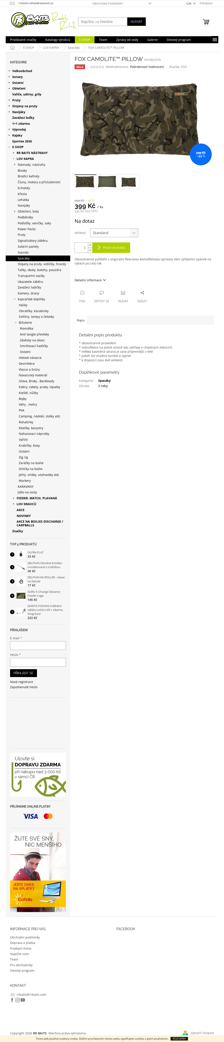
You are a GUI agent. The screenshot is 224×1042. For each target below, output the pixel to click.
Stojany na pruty (24, 106)
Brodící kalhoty (28, 176)
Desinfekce (27, 363)
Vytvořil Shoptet (202, 1033)
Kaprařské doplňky (31, 299)
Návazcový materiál (33, 375)
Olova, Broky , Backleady (36, 381)
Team (14, 959)
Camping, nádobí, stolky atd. (40, 416)
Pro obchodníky (21, 965)
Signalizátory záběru (33, 240)
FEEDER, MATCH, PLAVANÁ (37, 498)
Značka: (178, 67)
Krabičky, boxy (29, 445)
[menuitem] (23, 39)
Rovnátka (26, 328)
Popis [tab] (81, 320)
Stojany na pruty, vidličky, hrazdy (42, 264)
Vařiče (23, 439)
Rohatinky (26, 422)
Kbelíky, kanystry (31, 428)
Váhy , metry (28, 404)
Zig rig (23, 457)
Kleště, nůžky (28, 393)
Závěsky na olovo (32, 340)
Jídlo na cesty (27, 492)
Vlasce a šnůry (29, 369)
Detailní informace (88, 280)
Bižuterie (25, 322)
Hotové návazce (30, 358)
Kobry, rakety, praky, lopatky (39, 387)
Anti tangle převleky (34, 334)
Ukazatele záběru (30, 282)
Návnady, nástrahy (31, 164)
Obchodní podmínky (107, 3)
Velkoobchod (22, 71)
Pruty (16, 100)
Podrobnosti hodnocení (147, 67)
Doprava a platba (22, 943)
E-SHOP (18, 147)
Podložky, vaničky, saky (34, 223)
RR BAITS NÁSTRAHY (32, 153)
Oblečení (18, 88)
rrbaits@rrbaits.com (31, 994)
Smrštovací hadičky (34, 346)
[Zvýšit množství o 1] (90, 245)
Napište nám (19, 954)
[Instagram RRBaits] (17, 1000)
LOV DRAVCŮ (26, 504)
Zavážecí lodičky (29, 287)
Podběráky (25, 217)
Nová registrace (21, 682)
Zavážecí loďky (23, 118)
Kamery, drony (28, 293)
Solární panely (28, 246)
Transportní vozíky (31, 276)
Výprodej (19, 129)
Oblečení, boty (28, 211)
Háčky (23, 305)
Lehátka (23, 200)
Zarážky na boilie (31, 463)
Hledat (136, 21)
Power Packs (27, 229)
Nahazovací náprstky (34, 434)
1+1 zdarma (21, 123)
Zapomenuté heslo (23, 687)
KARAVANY (25, 486)
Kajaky (17, 135)
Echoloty (24, 188)
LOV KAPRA (25, 159)
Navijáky (18, 112)
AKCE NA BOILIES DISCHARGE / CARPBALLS (40, 523)
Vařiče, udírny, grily (26, 94)
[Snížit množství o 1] (90, 250)
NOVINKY (24, 516)
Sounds (23, 252)
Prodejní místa (20, 948)
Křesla (22, 194)
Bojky (22, 399)
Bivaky (22, 170)
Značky (17, 531)
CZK (189, 3)
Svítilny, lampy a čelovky (36, 317)
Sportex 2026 (22, 141)
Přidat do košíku (114, 247)
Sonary (17, 77)
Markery (25, 481)
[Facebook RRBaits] (12, 1000)
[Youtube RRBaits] (23, 1000)
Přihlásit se (23, 673)
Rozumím (179, 1038)
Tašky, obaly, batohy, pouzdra (39, 270)
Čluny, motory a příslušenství (39, 182)
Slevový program (22, 970)
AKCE (20, 510)
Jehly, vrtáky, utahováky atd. (39, 475)
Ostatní (17, 83)
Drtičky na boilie (30, 469)
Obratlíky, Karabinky (34, 311)
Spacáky (24, 258)
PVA (21, 410)
